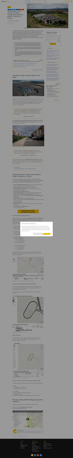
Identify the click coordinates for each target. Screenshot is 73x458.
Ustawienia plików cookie (38, 233)
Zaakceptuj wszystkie (46, 233)
